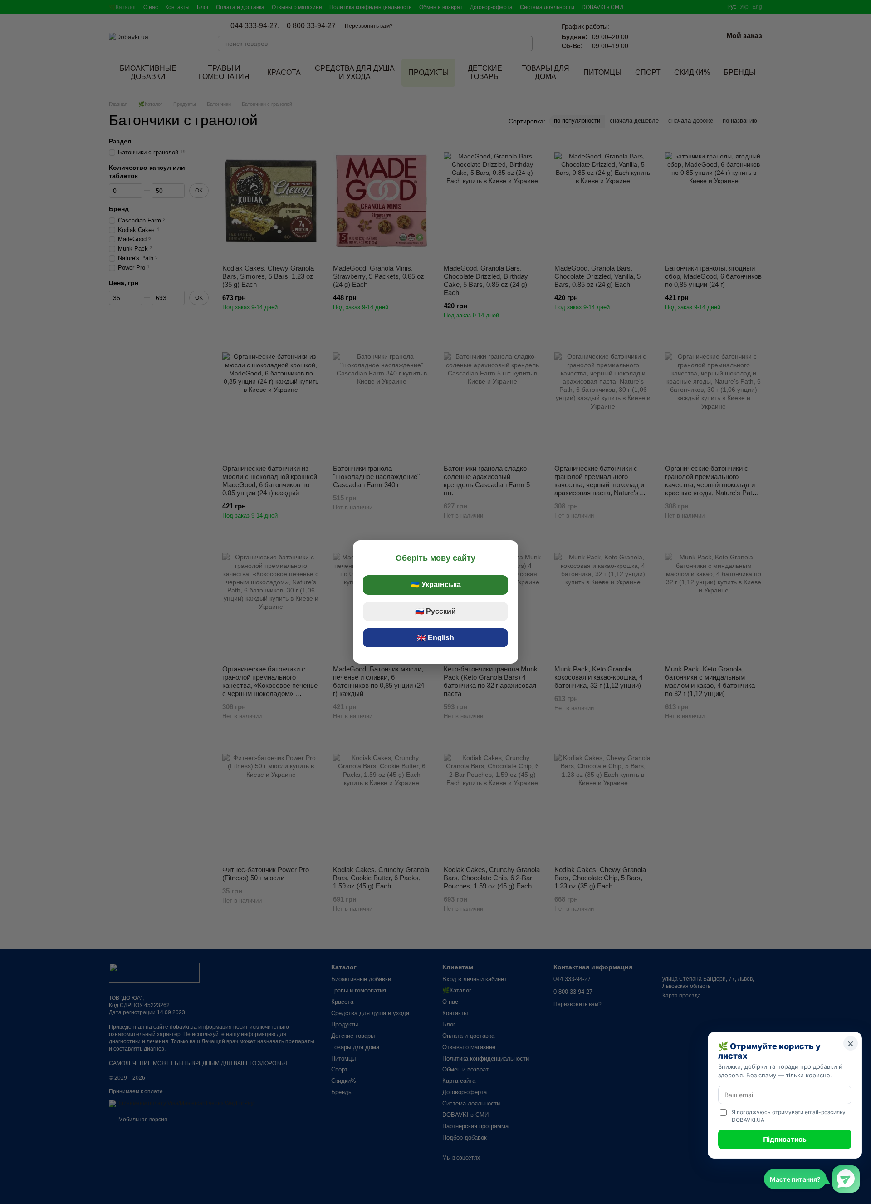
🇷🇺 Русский (435, 611)
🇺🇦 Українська (436, 584)
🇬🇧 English (435, 637)
